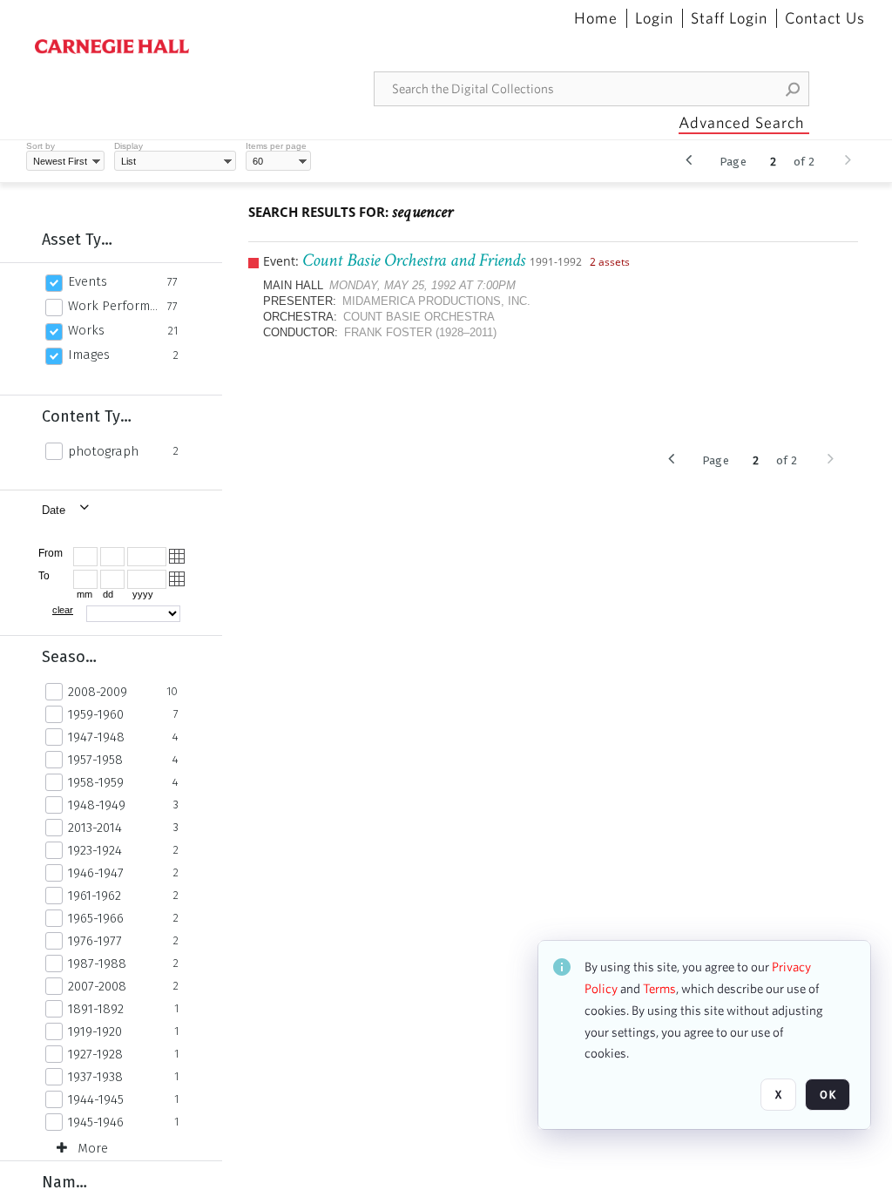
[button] (793, 89)
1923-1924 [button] (95, 850)
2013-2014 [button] (95, 827)
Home (596, 18)
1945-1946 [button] (96, 1122)
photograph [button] (103, 451)
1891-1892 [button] (96, 1009)
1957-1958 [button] (95, 759)
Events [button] (87, 281)
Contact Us (825, 18)
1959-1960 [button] (96, 714)
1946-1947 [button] (96, 873)
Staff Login (729, 18)
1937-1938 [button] (95, 1077)
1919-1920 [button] (95, 1031)
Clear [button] (62, 610)
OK (827, 1094)
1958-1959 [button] (96, 782)
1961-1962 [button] (94, 895)
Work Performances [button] (113, 306)
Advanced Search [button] (741, 122)
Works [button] (86, 330)
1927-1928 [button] (95, 1054)
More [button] (93, 1148)
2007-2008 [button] (97, 986)
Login (654, 18)
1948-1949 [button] (96, 805)
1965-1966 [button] (96, 918)
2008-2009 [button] (97, 692)
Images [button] (89, 354)
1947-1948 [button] (96, 737)
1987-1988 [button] (97, 963)
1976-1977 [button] (95, 941)
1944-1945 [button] (96, 1099)
